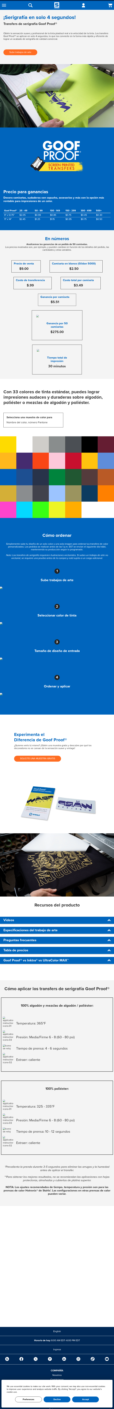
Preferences (28, 1399)
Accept (85, 1399)
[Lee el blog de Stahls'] (7, 1359)
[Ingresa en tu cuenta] (84, 5)
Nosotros (57, 1375)
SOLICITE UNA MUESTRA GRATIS (37, 758)
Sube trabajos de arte (20, 52)
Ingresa (57, 1349)
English (57, 1331)
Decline (57, 1399)
